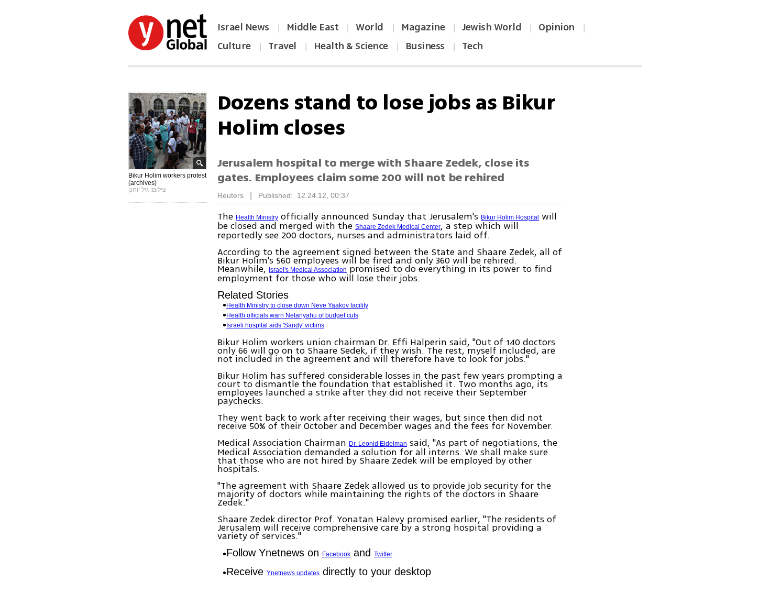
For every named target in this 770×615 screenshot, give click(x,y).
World (371, 27)
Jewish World (491, 27)
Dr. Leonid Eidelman (378, 443)
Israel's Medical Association (308, 269)
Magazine (423, 27)
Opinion (556, 27)
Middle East (313, 27)
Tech (472, 46)
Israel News (243, 27)
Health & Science (351, 46)
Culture (234, 46)
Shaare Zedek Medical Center (398, 226)
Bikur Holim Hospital (510, 217)
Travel (282, 46)
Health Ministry (257, 217)
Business (425, 46)
